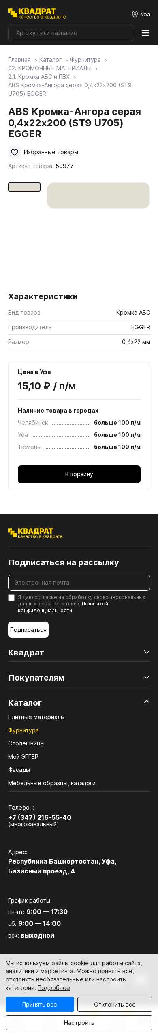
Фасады (19, 769)
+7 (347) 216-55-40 (39, 817)
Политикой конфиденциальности (63, 607)
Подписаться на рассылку (63, 562)
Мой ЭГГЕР (23, 756)
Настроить (79, 1022)
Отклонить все (115, 1004)
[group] (98, 234)
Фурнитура (23, 730)
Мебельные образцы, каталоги (52, 783)
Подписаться (28, 629)
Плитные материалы (36, 716)
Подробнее (54, 987)
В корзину (79, 474)
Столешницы (26, 743)
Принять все (39, 1004)
